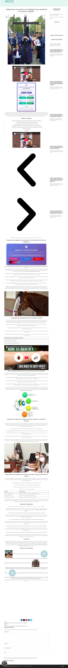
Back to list (6, 623)
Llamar (23, 97)
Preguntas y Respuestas (27, 128)
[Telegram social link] (31, 620)
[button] (26, 170)
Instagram (15, 258)
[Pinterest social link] (26, 620)
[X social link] (24, 620)
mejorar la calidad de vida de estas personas (31, 271)
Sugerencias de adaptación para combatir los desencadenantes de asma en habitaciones (27, 120)
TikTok (15, 262)
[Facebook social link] (22, 620)
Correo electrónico (7, 648)
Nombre (6, 643)
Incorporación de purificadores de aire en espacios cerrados (27, 122)
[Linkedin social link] (29, 620)
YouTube (39, 258)
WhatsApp (30, 97)
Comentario (6, 631)
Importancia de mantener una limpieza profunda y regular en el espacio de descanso (27, 125)
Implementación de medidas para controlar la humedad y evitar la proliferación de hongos (27, 127)
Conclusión (27, 130)
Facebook (27, 258)
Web (5, 652)
